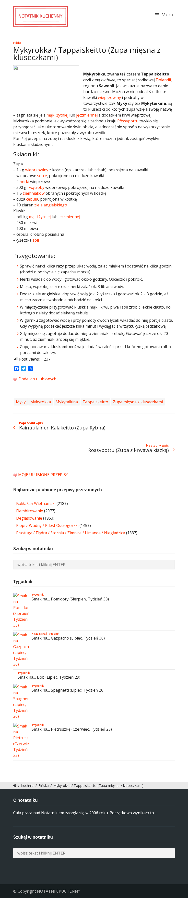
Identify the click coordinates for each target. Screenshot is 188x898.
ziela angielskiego (50, 205)
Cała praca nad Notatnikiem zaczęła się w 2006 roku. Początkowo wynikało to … (85, 812)
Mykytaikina (67, 401)
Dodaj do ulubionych (37, 379)
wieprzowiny (109, 97)
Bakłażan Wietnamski (36, 503)
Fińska (17, 43)
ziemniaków (34, 193)
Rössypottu (127, 121)
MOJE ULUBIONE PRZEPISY (43, 474)
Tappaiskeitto (95, 401)
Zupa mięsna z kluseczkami (138, 401)
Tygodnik (38, 595)
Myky (21, 401)
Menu (167, 14)
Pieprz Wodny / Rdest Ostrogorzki (47, 525)
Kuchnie (27, 785)
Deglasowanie (29, 518)
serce (42, 175)
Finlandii (163, 80)
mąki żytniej (57, 115)
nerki (24, 181)
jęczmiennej (87, 115)
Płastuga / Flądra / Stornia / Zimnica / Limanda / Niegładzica (70, 532)
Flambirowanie (29, 510)
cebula (32, 199)
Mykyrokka (40, 401)
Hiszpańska (39, 634)
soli (36, 240)
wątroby (36, 187)
